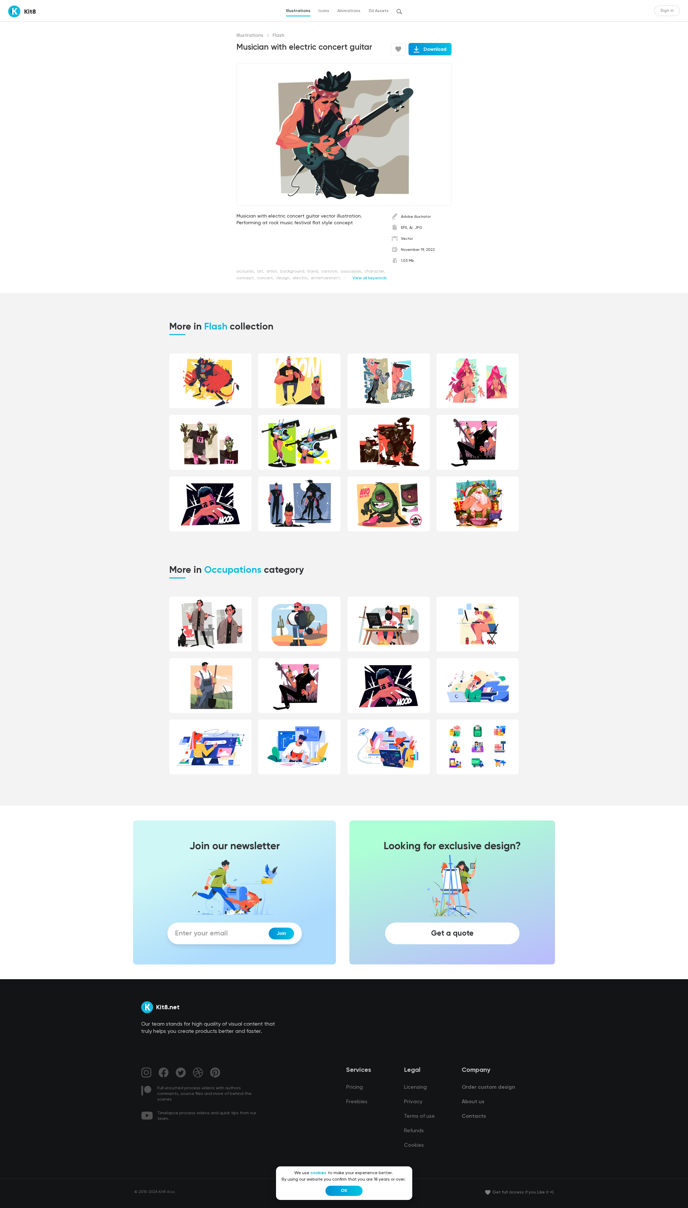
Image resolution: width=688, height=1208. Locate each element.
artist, (272, 271)
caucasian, (352, 271)
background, (293, 271)
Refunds (414, 1131)
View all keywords (369, 278)
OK (344, 1191)
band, (313, 271)
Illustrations (249, 35)
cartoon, (330, 271)
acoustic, (246, 271)
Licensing (415, 1087)
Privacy (413, 1102)
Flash (278, 35)
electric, (301, 278)
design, (284, 278)
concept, (246, 278)
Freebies (356, 1102)
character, (374, 271)
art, (261, 271)
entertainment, (326, 278)
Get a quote (452, 933)
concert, (266, 278)
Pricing (354, 1087)
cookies (318, 1173)
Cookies (414, 1145)
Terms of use (419, 1116)
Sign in (667, 11)
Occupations (232, 570)
